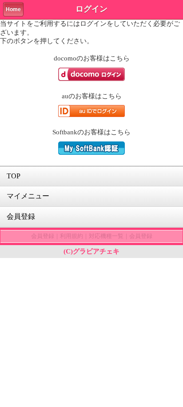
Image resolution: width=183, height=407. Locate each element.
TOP (13, 176)
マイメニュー (28, 196)
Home (13, 9)
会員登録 (21, 216)
